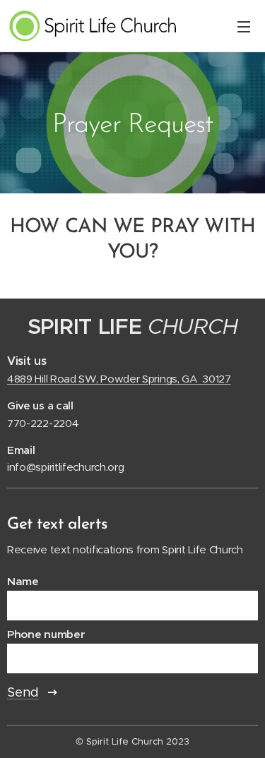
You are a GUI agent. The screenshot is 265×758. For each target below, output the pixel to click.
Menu (244, 26)
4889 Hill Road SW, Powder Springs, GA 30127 (119, 378)
